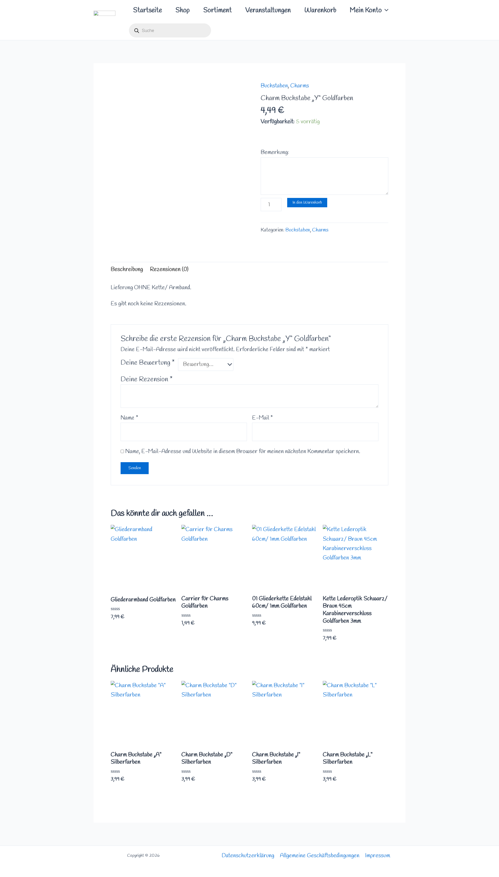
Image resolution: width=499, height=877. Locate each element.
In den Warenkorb (307, 202)
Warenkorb (320, 10)
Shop (182, 10)
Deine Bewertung (148, 362)
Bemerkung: (275, 152)
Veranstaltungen (268, 10)
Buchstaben (274, 86)
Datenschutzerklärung (248, 856)
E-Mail (262, 418)
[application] (385, 10)
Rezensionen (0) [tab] (169, 269)
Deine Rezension (147, 379)
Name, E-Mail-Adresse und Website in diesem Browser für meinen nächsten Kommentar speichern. (242, 451)
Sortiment (217, 10)
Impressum (377, 856)
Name (129, 418)
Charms (299, 86)
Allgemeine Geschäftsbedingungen (319, 856)
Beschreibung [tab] (127, 269)
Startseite (147, 10)
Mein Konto (366, 10)
